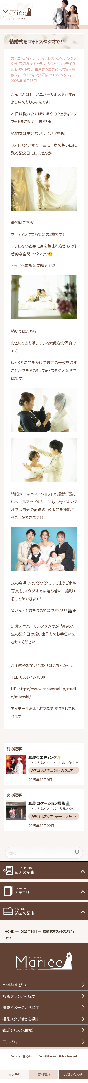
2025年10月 (29, 931)
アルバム (9, 1042)
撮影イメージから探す (20, 1007)
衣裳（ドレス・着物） (18, 1030)
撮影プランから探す (18, 996)
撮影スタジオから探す (20, 1019)
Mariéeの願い (14, 984)
